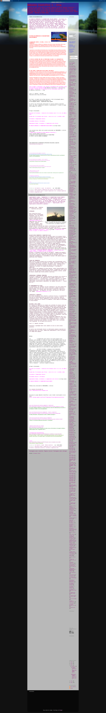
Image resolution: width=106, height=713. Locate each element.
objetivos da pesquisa (72, 376)
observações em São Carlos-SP (72, 378)
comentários (71, 174)
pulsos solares (72, 532)
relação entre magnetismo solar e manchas (72, 544)
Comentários (73, 58)
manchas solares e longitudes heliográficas (72, 327)
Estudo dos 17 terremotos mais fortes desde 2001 (72, 234)
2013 (72, 663)
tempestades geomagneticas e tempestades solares (72, 570)
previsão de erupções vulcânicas (71, 424)
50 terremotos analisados (72, 66)
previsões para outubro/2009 (72, 498)
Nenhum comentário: (49, 445)
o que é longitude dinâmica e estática (71, 373)
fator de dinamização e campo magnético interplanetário (72, 246)
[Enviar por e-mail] (55, 188)
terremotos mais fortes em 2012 (72, 596)
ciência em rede (72, 151)
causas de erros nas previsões (72, 144)
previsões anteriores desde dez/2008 (72, 442)
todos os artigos (72, 598)
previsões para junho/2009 (72, 476)
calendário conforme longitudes (71, 131)
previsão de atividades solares (71, 417)
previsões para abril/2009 (72, 458)
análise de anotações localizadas (71, 88)
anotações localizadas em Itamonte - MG (72, 99)
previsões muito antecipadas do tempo (72, 445)
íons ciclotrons (72, 298)
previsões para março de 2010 (72, 482)
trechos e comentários (71, 601)
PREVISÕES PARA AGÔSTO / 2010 (72, 460)
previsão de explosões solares (71, 427)
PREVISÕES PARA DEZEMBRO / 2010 (72, 465)
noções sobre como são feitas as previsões (72, 350)
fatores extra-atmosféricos (72, 256)
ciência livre (72, 153)
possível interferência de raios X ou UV (72, 405)
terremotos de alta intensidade (72, 577)
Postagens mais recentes (36, 451)
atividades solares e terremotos (71, 122)
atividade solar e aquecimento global (72, 119)
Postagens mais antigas (60, 451)
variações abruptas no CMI (72, 605)
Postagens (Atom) (36, 453)
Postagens (73, 56)
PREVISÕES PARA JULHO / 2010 (72, 471)
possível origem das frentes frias (72, 409)
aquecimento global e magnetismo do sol (43, 446)
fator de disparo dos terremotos (72, 250)
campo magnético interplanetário (72, 136)
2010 (72, 682)
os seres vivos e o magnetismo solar (72, 392)
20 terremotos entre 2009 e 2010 (72, 63)
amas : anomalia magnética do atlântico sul (72, 84)
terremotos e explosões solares (72, 587)
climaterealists (72, 170)
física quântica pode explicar (72, 258)
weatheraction (72, 607)
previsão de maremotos (71, 430)
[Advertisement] (77, 24)
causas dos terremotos (57, 446)
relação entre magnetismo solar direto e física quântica (72, 541)
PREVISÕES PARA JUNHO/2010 (72, 478)
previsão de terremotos (71, 432)
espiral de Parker (71, 226)
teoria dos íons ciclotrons (72, 575)
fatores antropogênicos (72, 253)
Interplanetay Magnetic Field (72, 296)
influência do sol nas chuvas (72, 287)
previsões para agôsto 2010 (72, 463)
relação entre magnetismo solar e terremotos (72, 552)
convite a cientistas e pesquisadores (72, 197)
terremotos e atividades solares (72, 584)
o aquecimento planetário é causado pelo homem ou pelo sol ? (72, 358)
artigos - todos (72, 116)
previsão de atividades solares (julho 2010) (72, 421)
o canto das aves (72, 366)
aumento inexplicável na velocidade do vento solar (72, 126)
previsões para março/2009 (72, 489)
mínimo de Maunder (71, 338)
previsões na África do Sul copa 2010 (72, 448)
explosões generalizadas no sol (72, 242)
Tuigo (71, 688)
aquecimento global (71, 106)
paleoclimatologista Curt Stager (72, 395)
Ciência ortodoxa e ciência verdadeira (72, 156)
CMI (70, 172)
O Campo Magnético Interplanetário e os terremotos (72, 363)
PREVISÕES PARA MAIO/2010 (72, 480)
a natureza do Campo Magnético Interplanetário (72, 76)
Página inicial (48, 451)
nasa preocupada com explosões (72, 347)
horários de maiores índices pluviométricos (72, 272)
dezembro (73, 666)
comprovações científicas (72, 186)
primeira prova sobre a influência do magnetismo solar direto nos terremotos (72, 508)
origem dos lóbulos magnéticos (71, 384)
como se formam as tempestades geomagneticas (72, 182)
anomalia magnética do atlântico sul (72, 95)
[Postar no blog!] (56, 188)
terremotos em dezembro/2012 (72, 593)
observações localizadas (71, 381)
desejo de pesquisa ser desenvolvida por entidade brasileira (72, 207)
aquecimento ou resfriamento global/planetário (72, 113)
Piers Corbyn (72, 399)
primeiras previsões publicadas (71, 512)
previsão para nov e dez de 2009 (72, 439)
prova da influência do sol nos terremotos (72, 521)
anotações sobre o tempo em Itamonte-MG (72, 103)
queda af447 (71, 534)
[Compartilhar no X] (57, 188)
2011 (72, 681)
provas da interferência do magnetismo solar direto (72, 529)
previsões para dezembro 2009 (72, 468)
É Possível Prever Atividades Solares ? (71, 215)
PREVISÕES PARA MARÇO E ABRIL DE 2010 (72, 486)
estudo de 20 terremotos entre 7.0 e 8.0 (72, 228)
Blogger (60, 710)
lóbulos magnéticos (71, 301)
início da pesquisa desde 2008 (72, 293)
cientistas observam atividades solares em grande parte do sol (72, 160)
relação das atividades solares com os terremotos (72, 537)
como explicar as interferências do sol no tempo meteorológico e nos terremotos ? (72, 177)
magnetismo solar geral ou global (72, 320)
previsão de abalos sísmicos (72, 414)
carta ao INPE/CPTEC (71, 142)
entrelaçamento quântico (72, 218)
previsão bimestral (71, 411)
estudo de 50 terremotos (72, 231)
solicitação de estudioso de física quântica (72, 565)
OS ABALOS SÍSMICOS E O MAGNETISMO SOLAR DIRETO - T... (73, 670)
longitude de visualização (72, 305)
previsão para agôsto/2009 (72, 437)
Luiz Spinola (73, 686)
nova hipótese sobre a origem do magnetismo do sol (45, 190)
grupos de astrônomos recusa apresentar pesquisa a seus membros (72, 267)
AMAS (70, 82)
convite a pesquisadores (72, 201)
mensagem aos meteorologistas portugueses (72, 335)
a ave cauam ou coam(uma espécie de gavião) (72, 69)
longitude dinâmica (71, 307)
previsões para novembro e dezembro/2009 (72, 494)
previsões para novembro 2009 (72, 491)
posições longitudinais (72, 401)
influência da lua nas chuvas (72, 281)
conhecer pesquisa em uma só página (72, 194)
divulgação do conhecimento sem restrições (72, 211)
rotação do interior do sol (72, 560)
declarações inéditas (71, 204)
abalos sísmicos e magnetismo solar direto (44, 189)
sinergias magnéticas (61, 190)
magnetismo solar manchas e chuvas (72, 323)
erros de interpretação (72, 220)
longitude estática (71, 309)
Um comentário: (48, 188)
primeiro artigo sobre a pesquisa (72, 515)
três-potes (71, 603)
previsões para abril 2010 (72, 455)
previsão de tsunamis (71, 434)
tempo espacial (72, 572)
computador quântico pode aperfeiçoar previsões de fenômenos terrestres (72, 189)
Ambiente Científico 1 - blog (44, 5)
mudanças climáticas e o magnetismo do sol (72, 341)
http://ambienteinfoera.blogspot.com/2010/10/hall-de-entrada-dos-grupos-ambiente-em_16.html (40, 154)
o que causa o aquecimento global (72, 369)
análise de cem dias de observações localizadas (72, 92)
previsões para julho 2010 (72, 473)
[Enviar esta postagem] (53, 188)
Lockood (70, 303)
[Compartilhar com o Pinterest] (59, 188)
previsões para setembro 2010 (72, 500)
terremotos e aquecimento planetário (37, 447)
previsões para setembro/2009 (72, 503)
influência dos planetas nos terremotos (72, 290)
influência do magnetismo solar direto (72, 284)
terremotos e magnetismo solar (35, 192)
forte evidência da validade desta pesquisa (72, 262)
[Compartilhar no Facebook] (58, 188)
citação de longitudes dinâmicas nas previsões (72, 168)
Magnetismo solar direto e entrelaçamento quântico (72, 315)
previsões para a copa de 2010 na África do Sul (72, 452)
